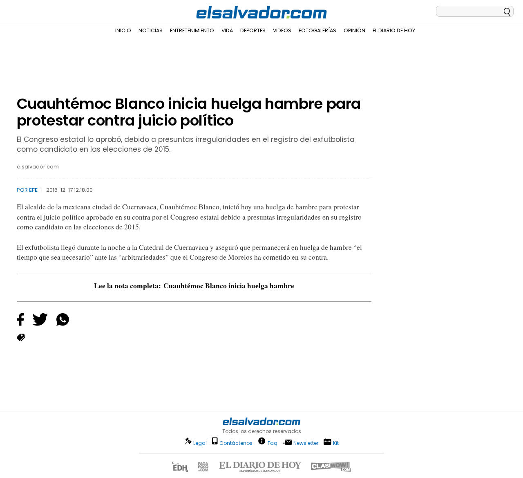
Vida (227, 30)
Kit (336, 443)
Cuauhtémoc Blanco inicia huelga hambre (228, 285)
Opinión (354, 30)
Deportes (253, 30)
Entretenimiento (192, 30)
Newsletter (305, 443)
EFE (33, 190)
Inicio (123, 30)
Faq (272, 443)
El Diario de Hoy (394, 30)
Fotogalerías (317, 30)
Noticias (151, 30)
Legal (200, 443)
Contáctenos (236, 443)
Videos (282, 30)
